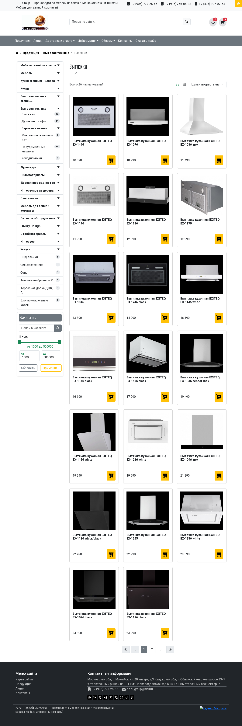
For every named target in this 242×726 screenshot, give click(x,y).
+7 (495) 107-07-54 (211, 4)
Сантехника (29, 198)
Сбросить (28, 368)
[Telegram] (105, 697)
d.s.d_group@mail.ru (139, 689)
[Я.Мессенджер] (89, 697)
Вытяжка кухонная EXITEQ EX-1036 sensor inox (200, 379)
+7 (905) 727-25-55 (143, 4)
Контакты (125, 41)
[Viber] (116, 697)
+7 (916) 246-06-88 (177, 4)
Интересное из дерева (37, 190)
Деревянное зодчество (37, 183)
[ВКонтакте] (95, 697)
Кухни (24, 88)
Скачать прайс (146, 41)
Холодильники (32, 158)
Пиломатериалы (32, 175)
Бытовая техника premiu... (33, 99)
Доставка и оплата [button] (58, 41)
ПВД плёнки (29, 257)
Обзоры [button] (107, 41)
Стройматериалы (33, 234)
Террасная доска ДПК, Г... (36, 290)
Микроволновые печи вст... (37, 138)
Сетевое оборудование (37, 218)
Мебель (26, 73)
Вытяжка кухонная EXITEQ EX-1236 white (146, 457)
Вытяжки (28, 114)
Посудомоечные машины (33, 149)
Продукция (22, 41)
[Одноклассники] (100, 697)
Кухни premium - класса (37, 81)
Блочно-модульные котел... (34, 303)
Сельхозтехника (31, 265)
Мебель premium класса (38, 65)
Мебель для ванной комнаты (34, 208)
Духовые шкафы (34, 121)
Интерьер (27, 241)
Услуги (25, 249)
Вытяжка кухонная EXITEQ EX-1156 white (92, 457)
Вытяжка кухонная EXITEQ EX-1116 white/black (92, 536)
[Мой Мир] (126, 697)
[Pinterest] (132, 697)
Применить (51, 368)
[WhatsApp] (121, 697)
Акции (37, 41)
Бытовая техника (56, 53)
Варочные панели (34, 128)
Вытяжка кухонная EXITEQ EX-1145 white (200, 300)
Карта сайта (24, 679)
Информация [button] (87, 41)
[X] (111, 697)
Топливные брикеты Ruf (38, 280)
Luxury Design (30, 226)
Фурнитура (28, 167)
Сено (23, 272)
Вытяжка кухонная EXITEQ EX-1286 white (200, 536)
